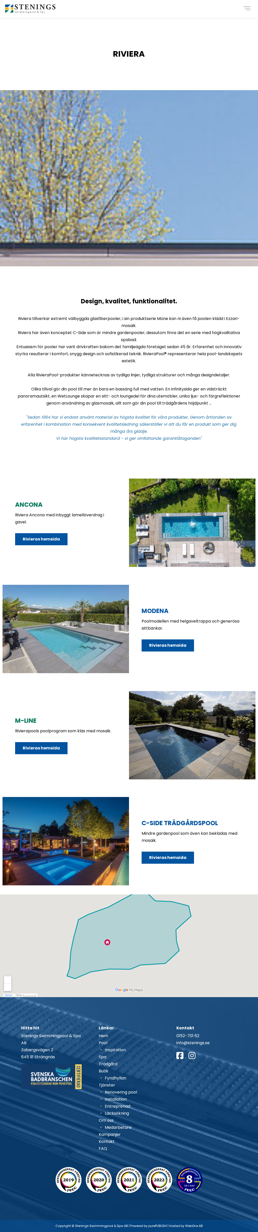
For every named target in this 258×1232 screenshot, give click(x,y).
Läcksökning (117, 1113)
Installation (116, 1099)
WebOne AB (194, 1226)
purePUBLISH (157, 1226)
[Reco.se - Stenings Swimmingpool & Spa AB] (68, 1180)
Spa (102, 1057)
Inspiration (115, 1050)
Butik (103, 1071)
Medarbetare (118, 1127)
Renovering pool (121, 1092)
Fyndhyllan (115, 1078)
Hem (103, 1036)
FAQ (103, 1148)
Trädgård (108, 1064)
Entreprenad (117, 1106)
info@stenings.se (193, 1043)
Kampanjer (110, 1134)
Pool (103, 1043)
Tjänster (107, 1085)
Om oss (106, 1120)
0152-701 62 (187, 1036)
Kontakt (107, 1141)
